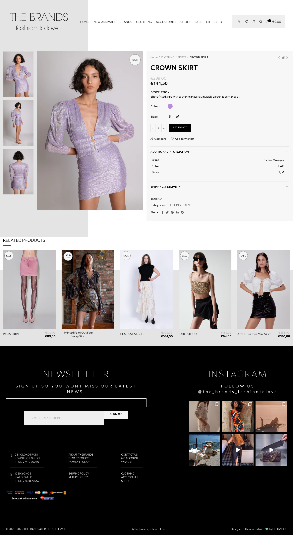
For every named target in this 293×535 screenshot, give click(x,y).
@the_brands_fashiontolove (238, 391)
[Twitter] (167, 212)
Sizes (154, 116)
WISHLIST (127, 461)
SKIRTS (182, 57)
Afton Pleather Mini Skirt (254, 334)
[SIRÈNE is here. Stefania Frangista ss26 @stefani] (271, 416)
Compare (160, 138)
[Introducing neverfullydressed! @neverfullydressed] (238, 416)
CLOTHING (167, 57)
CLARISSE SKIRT (131, 334)
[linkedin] (177, 212)
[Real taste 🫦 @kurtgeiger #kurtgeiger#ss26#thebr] (271, 450)
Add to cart (180, 127)
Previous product (279, 57)
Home (154, 57)
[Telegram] (182, 212)
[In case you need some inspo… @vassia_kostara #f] (204, 450)
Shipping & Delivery (165, 186)
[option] (18, 74)
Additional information (169, 151)
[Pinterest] (172, 212)
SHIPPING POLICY (79, 473)
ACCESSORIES (129, 477)
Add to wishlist (184, 138)
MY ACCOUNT (130, 458)
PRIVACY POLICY (79, 458)
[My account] (253, 22)
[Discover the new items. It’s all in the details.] (204, 416)
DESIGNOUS (279, 529)
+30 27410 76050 (28, 461)
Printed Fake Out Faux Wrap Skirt (78, 334)
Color (154, 106)
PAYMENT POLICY (79, 461)
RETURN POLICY (78, 477)
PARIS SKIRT (11, 334)
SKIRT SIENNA (188, 334)
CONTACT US (129, 454)
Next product (287, 57)
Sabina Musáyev (274, 160)
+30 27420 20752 (28, 480)
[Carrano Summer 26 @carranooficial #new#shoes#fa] (238, 450)
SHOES (125, 480)
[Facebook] (162, 212)
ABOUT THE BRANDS (81, 454)
